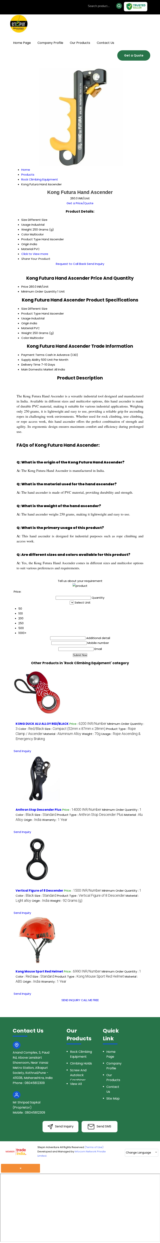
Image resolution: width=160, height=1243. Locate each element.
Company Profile (50, 43)
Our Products (80, 43)
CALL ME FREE (90, 1000)
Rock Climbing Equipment (81, 1054)
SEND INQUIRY (70, 1000)
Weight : (91, 734)
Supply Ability (30, 360)
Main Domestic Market (37, 369)
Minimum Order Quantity (39, 291)
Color (25, 338)
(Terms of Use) (93, 1147)
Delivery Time (30, 364)
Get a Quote (133, 55)
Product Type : (90, 815)
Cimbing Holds (81, 1063)
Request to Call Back (71, 264)
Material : (62, 734)
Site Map (113, 1098)
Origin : (32, 820)
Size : (75, 729)
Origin (25, 323)
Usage (26, 318)
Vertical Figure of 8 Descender (39, 890)
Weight (26, 333)
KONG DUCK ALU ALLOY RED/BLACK (42, 724)
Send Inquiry (95, 264)
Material (27, 328)
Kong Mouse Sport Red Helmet (39, 971)
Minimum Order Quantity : (121, 810)
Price (24, 287)
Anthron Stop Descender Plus (38, 810)
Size (24, 309)
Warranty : (54, 820)
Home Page (22, 43)
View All (76, 1084)
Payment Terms (32, 355)
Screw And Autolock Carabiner (78, 1075)
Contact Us (105, 43)
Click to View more (34, 254)
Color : (31, 729)
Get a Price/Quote (80, 203)
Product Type (31, 313)
